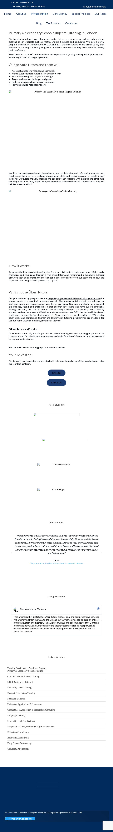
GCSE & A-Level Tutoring (20, 682)
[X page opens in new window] (97, 3)
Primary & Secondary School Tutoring (25, 671)
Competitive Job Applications (21, 721)
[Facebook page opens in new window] (91, 3)
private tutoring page (32, 347)
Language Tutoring (16, 715)
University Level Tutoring (19, 687)
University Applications (18, 749)
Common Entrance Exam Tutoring (23, 676)
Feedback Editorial (16, 698)
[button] (11, 552)
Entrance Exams (70, 44)
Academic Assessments (18, 737)
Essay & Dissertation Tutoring (21, 693)
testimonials (40, 54)
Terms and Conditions (20, 818)
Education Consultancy (18, 732)
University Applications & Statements (24, 704)
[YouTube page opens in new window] (102, 3)
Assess (15, 70)
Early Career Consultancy (19, 743)
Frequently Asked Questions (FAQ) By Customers (30, 726)
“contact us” (19, 363)
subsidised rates (25, 338)
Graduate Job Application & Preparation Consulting (31, 710)
